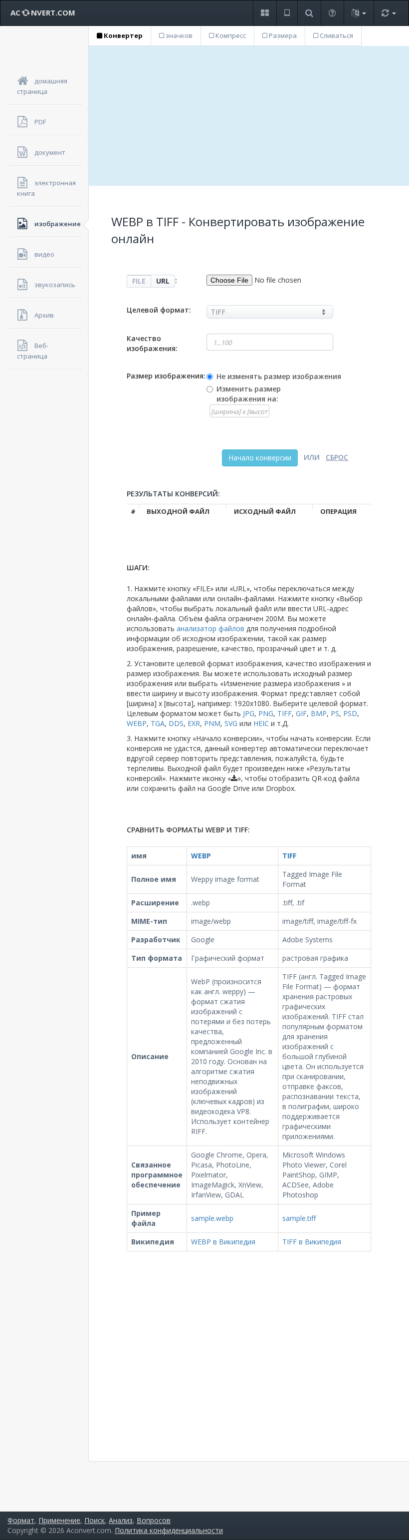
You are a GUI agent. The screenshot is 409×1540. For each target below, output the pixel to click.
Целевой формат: (159, 310)
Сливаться (335, 35)
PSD (350, 713)
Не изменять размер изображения (278, 376)
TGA (158, 723)
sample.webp (212, 1218)
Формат (20, 1520)
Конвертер (122, 35)
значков (178, 35)
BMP (319, 713)
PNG (265, 713)
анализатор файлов (210, 628)
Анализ (121, 1520)
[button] (264, 13)
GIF (301, 713)
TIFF (284, 713)
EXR (194, 723)
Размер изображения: (166, 376)
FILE (139, 281)
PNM (212, 723)
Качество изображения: (152, 343)
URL (163, 281)
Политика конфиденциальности (169, 1530)
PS (335, 713)
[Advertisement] (249, 116)
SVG (230, 723)
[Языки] (359, 13)
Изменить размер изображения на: (248, 393)
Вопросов (154, 1520)
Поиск (94, 1520)
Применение (59, 1520)
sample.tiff (299, 1218)
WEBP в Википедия (223, 1241)
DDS (176, 723)
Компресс (230, 35)
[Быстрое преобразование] (389, 13)
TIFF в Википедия (311, 1241)
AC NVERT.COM (42, 12)
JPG (248, 713)
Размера (282, 35)
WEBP (137, 723)
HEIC (261, 723)
